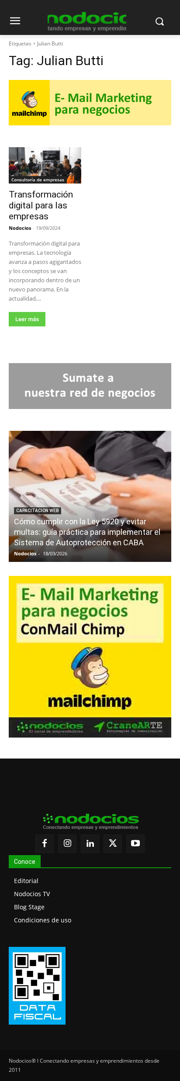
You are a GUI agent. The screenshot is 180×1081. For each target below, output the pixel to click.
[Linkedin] (90, 844)
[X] (113, 844)
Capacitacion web (37, 510)
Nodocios (20, 228)
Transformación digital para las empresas (41, 205)
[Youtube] (135, 844)
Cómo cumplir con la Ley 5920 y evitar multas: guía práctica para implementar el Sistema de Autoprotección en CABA (87, 532)
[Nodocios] (87, 22)
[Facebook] (44, 844)
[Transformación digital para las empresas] (45, 165)
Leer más (27, 319)
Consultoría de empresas (37, 180)
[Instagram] (67, 844)
